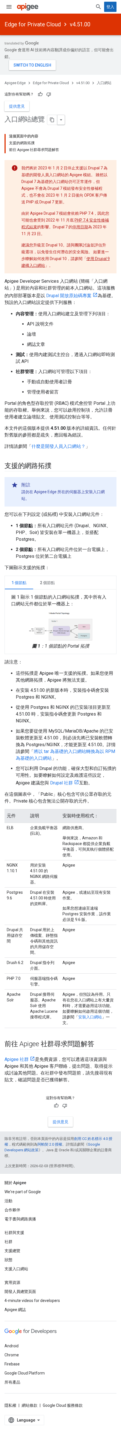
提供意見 (17, 106)
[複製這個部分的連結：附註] (36, 485)
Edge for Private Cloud (33, 24)
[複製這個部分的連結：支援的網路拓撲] (56, 466)
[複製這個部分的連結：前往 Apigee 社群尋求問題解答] (100, 1044)
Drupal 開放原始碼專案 (68, 295)
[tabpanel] (60, 622)
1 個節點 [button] (19, 582)
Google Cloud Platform (25, 1373)
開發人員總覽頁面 (20, 1291)
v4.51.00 (80, 24)
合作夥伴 (12, 1210)
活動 (8, 1201)
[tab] (19, 582)
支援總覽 (12, 1250)
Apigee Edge (15, 83)
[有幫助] (40, 94)
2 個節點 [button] (47, 582)
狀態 (8, 1259)
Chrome (12, 1355)
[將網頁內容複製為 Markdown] (52, 120)
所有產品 (12, 1382)
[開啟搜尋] (98, 6)
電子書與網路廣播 (20, 1219)
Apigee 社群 (17, 1059)
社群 (8, 1241)
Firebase (12, 1364)
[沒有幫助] (48, 94)
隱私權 (10, 1405)
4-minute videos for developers (32, 1300)
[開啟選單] (9, 7)
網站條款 (29, 1405)
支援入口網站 (16, 1269)
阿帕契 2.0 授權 (49, 1144)
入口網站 (104, 83)
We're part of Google (23, 1192)
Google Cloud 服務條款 (63, 1405)
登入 (110, 7)
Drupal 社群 (61, 783)
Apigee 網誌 (15, 1309)
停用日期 (80, 227)
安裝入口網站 (90, 1017)
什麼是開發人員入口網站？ (59, 446)
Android (12, 1346)
